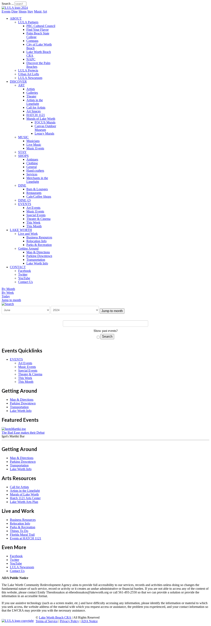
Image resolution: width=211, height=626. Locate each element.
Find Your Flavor (37, 29)
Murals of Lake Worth (40, 118)
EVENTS (24, 204)
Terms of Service (47, 621)
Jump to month (11, 300)
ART (21, 85)
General (31, 167)
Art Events (33, 207)
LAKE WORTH (21, 230)
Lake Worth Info (37, 263)
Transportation (35, 259)
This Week (33, 222)
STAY (22, 152)
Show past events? (106, 330)
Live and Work (28, 233)
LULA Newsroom (30, 78)
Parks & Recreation (39, 245)
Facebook (24, 270)
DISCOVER (18, 81)
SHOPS (23, 155)
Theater (31, 96)
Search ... (8, 3)
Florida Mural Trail (22, 534)
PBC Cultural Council (40, 26)
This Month (34, 226)
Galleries (32, 92)
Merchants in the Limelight (37, 179)
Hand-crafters (35, 170)
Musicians (33, 141)
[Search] (8, 303)
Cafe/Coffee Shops (38, 196)
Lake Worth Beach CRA (55, 617)
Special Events (36, 215)
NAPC (30, 59)
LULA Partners (28, 22)
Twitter (22, 274)
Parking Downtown (39, 256)
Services (31, 174)
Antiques (32, 159)
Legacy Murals (44, 133)
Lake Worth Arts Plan (24, 502)
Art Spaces (33, 111)
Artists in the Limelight (34, 102)
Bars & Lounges (37, 189)
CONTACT (18, 267)
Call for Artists (35, 107)
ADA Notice (89, 621)
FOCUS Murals (45, 122)
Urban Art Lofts (28, 74)
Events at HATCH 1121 (25, 538)
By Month (8, 289)
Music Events (35, 148)
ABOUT (16, 18)
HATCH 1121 (35, 115)
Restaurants (33, 193)
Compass (32, 40)
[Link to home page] (15, 7)
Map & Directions (38, 252)
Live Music (33, 144)
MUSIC (23, 137)
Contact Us (25, 282)
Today (6, 296)
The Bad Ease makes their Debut (23, 432)
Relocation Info (36, 241)
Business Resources (39, 237)
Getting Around (28, 248)
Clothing (32, 163)
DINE (22, 185)
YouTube (24, 278)
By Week (8, 292)
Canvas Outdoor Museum (45, 128)
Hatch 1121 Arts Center (25, 498)
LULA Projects (28, 70)
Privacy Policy (69, 621)
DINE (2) (24, 200)
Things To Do (19, 531)
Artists (30, 89)
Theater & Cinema (38, 219)
